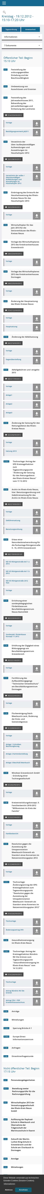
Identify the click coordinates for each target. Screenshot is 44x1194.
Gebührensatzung (13, 521)
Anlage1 (9, 395)
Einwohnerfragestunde (22, 1056)
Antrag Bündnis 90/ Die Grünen (15, 992)
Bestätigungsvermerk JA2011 (17, 131)
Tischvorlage (11, 921)
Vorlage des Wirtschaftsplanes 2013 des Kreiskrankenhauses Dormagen (25, 274)
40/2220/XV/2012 (14, 618)
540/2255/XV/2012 (15, 283)
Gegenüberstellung (13, 360)
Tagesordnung (11, 29)
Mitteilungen (18, 1019)
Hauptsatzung (11, 327)
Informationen (10, 37)
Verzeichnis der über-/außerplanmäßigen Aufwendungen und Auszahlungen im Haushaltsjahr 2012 (23, 147)
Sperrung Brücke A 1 (22, 1028)
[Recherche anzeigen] (4, 12)
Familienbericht (12, 834)
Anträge (15, 1011)
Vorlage (9, 123)
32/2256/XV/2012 (14, 435)
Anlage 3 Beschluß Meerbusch (18, 763)
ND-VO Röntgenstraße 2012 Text (17, 582)
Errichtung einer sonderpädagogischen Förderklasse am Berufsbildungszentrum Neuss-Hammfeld (23, 606)
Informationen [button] (9, 1184)
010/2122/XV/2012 (15, 310)
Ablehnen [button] (9, 1190)
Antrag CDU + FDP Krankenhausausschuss (15, 1001)
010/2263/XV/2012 (15, 974)
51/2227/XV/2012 (14, 817)
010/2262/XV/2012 (15, 913)
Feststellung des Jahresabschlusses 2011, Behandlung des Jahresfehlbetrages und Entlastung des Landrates (23, 103)
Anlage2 (9, 404)
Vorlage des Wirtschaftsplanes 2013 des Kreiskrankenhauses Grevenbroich (25, 245)
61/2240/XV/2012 (14, 864)
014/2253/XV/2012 (15, 115)
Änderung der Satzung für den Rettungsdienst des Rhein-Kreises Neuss (26, 426)
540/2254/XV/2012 (15, 254)
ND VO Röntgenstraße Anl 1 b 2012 (18, 572)
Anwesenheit (30, 29)
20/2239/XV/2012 (14, 207)
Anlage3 (9, 413)
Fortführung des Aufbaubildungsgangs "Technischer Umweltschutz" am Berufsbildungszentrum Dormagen (25, 684)
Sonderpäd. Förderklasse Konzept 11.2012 (16, 636)
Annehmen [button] (23, 1190)
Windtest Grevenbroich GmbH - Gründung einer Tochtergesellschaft (26, 776)
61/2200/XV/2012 (14, 728)
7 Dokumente (10, 45)
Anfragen (16, 1048)
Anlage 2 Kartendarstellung (17, 754)
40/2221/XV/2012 (14, 660)
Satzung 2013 (11, 451)
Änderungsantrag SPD (14, 930)
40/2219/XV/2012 (14, 504)
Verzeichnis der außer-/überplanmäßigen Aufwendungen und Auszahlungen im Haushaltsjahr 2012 (15, 179)
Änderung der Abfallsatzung (25, 337)
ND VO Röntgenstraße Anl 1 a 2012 (17, 563)
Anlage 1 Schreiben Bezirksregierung (13, 745)
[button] (36, 124)
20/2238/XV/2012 (14, 159)
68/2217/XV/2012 (14, 379)
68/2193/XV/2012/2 (15, 554)
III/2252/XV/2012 (14, 785)
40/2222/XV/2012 (14, 695)
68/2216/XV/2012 (14, 343)
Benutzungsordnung (14, 529)
